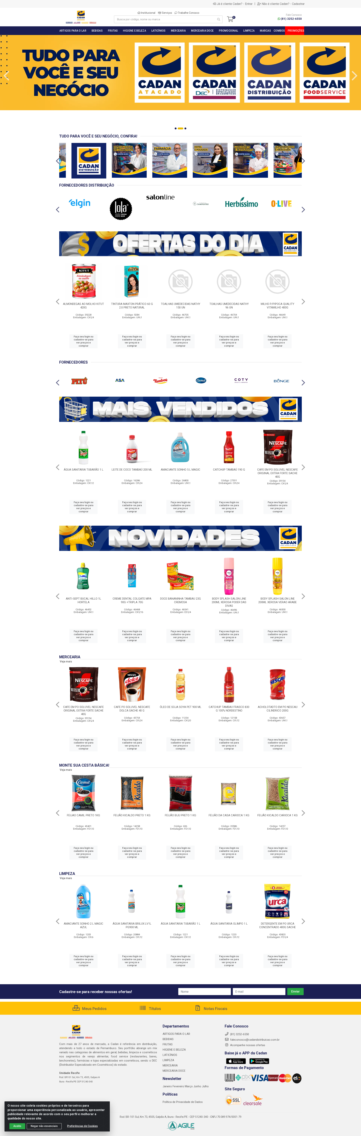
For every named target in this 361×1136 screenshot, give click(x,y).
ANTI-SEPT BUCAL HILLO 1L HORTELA (83, 600)
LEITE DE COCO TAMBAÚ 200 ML (132, 469)
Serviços (166, 12)
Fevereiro (179, 1086)
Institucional (147, 12)
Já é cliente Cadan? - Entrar (235, 3)
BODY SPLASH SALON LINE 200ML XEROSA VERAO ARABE (277, 600)
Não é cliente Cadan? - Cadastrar (283, 3)
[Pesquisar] (219, 19)
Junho (197, 1086)
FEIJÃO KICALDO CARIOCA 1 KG (277, 815)
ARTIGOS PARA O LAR (176, 1034)
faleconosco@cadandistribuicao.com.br (254, 1039)
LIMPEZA (168, 1060)
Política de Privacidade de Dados (183, 1102)
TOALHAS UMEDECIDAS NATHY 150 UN (180, 305)
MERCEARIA (170, 1065)
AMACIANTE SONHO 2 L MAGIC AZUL (83, 925)
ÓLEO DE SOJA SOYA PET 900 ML (180, 707)
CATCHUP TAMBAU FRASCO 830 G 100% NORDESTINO (229, 708)
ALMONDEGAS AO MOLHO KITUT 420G (83, 305)
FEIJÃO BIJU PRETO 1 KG (180, 815)
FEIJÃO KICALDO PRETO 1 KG (132, 815)
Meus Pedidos (94, 1008)
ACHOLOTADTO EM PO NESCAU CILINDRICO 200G (277, 708)
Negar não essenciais (44, 1126)
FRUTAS (168, 1044)
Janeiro (168, 1086)
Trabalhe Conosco (188, 12)
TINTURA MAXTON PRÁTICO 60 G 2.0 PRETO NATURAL (132, 305)
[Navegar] (6, 75)
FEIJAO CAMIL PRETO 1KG (83, 815)
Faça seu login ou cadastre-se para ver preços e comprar (83, 341)
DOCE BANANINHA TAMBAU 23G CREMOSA (180, 600)
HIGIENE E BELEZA (174, 1049)
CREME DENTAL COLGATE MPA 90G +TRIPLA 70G (132, 600)
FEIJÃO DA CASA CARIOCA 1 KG (229, 815)
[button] (176, 128)
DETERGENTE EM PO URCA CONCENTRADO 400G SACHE (277, 925)
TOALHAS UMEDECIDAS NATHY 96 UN (229, 305)
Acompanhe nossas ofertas (247, 1045)
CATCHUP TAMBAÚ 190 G (229, 469)
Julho (205, 1086)
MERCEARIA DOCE (174, 1070)
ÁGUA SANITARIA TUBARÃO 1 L (83, 469)
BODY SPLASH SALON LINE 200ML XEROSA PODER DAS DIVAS (229, 602)
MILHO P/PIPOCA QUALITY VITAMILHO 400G (277, 305)
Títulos (154, 1008)
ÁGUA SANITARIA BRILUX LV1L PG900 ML (132, 925)
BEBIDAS (168, 1039)
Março (189, 1086)
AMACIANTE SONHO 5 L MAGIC (180, 469)
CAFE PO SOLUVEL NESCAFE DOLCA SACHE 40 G (132, 708)
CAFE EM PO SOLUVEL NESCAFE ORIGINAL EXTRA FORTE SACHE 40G (277, 473)
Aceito (17, 1126)
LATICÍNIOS (170, 1055)
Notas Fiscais (215, 1008)
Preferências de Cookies (82, 1126)
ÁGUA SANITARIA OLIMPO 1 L (229, 923)
